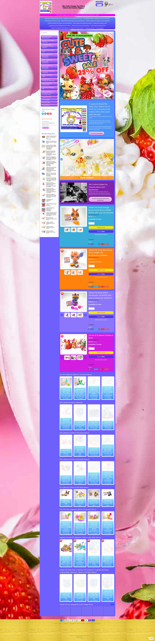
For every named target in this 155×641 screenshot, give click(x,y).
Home (56, 623)
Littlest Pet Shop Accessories (80, 26)
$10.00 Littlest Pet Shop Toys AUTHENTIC (98, 21)
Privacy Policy (97, 623)
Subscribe (45, 127)
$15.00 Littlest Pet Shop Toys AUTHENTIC (60, 23)
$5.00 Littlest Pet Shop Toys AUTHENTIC (73, 21)
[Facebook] (45, 114)
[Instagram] (51, 114)
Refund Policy (89, 623)
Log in (97, 1)
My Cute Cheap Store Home (53, 18)
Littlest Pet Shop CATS (100, 23)
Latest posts (50, 105)
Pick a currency (99, 3)
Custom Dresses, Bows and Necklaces (100, 199)
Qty (89, 221)
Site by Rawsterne (79, 636)
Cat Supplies (100, 28)
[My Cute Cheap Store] (46, 7)
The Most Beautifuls (96, 133)
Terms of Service (81, 623)
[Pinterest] (48, 114)
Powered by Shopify (79, 637)
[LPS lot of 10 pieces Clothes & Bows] (67, 357)
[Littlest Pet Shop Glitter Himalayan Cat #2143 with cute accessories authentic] (67, 315)
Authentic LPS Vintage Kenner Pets (59, 26)
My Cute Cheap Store (94, 214)
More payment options (101, 234)
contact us (65, 623)
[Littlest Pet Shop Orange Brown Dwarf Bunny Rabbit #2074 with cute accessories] (67, 229)
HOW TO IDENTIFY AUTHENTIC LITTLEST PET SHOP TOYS (68, 28)
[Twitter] (43, 114)
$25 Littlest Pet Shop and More (83, 23)
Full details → (92, 239)
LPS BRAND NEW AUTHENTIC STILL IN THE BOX (96, 18)
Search (60, 623)
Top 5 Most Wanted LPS (98, 26)
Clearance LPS (90, 28)
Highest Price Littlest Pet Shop (73, 18)
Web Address (73, 623)
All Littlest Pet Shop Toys (52, 21)
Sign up (101, 1)
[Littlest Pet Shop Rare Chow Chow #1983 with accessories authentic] (67, 272)
